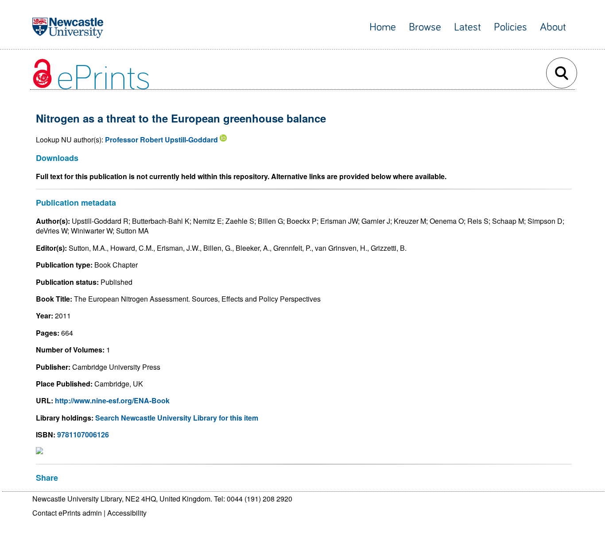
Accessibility (127, 513)
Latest (467, 27)
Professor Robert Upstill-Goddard (161, 139)
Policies (510, 27)
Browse (425, 27)
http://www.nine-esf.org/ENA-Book (112, 400)
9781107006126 (83, 434)
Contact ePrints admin (67, 513)
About (553, 27)
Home (382, 27)
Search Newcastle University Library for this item (176, 418)
